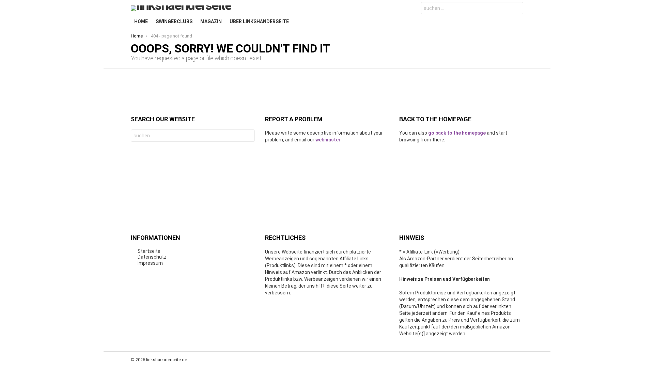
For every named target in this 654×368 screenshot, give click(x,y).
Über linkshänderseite (259, 21)
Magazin (211, 21)
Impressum (150, 263)
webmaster (328, 139)
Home (141, 21)
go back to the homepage (457, 133)
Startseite (149, 251)
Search (516, 9)
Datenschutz (152, 257)
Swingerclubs (174, 21)
